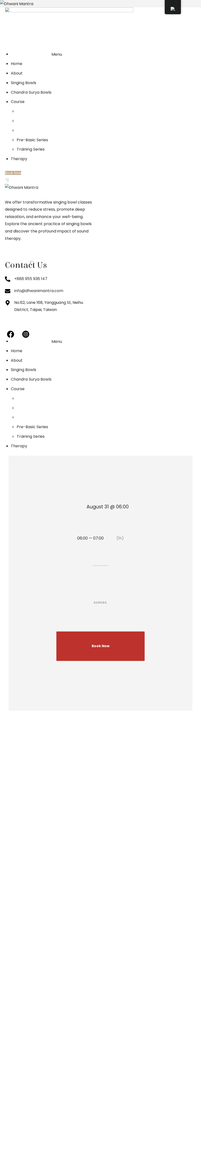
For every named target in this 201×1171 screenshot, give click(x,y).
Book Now (101, 646)
